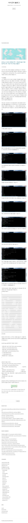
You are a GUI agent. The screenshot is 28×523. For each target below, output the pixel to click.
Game (22, 389)
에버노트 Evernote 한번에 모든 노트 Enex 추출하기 (11, 412)
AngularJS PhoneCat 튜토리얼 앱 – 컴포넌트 (10, 423)
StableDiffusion (5, 487)
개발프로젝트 (13, 389)
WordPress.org (4, 512)
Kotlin (3, 478)
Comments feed (5, 511)
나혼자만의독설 (4, 462)
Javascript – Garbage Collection (7, 415)
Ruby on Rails (5, 486)
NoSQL (3, 481)
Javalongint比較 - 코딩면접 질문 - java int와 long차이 (11, 435)
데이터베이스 (4, 495)
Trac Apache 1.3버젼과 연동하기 (15, 434)
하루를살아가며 (4, 467)
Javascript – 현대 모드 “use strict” (8, 416)
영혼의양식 (4, 465)
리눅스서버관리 (5, 497)
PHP (3, 484)
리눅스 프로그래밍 (17, 391)
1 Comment (4, 66)
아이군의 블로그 (14, 3)
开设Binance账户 (5, 434)
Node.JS (3, 479)
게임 (9, 391)
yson (2, 438)
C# (2, 471)
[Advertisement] (14, 24)
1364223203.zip (14, 386)
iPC (24, 389)
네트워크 (4, 493)
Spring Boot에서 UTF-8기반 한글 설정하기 (14, 449)
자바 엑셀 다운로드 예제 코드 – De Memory (10, 451)
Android (3, 470)
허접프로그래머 (4, 468)
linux (2, 391)
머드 (22, 391)
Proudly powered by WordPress (7, 520)
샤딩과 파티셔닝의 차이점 (12, 442)
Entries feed (4, 509)
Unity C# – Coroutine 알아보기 (11, 438)
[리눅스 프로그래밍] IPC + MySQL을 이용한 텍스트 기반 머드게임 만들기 (13, 62)
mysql (7, 391)
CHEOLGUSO (4, 443)
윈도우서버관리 (5, 498)
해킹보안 (4, 500)
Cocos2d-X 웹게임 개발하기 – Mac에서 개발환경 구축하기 (12, 418)
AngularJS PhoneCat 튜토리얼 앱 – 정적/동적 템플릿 (11, 424)
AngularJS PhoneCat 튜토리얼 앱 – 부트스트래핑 (11, 426)
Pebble (3, 482)
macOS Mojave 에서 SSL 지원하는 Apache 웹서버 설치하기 (13, 413)
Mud (5, 391)
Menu (14, 8)
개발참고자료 (4, 490)
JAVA (3, 475)
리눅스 (12, 391)
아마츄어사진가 (4, 464)
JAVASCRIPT (4, 476)
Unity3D (3, 489)
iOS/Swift (4, 473)
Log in (3, 508)
